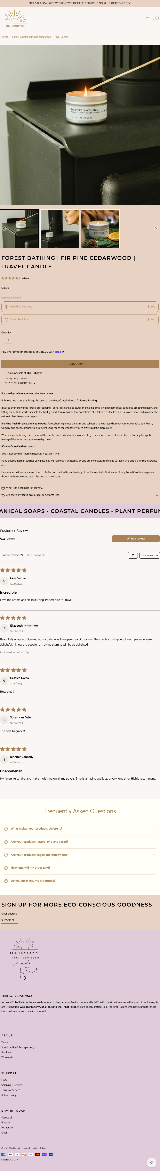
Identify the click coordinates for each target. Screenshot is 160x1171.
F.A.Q (4, 1080)
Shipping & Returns (11, 1085)
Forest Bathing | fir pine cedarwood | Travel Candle (40, 37)
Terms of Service (10, 1090)
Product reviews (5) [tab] (12, 555)
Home (4, 37)
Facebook (6, 1118)
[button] (152, 18)
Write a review (136, 538)
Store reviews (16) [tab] (35, 555)
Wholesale (7, 1057)
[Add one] (14, 340)
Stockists (6, 1052)
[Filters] (133, 555)
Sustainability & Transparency (17, 1047)
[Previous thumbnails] (4, 228)
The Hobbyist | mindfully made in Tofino (27, 1148)
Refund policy (8, 1095)
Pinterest (6, 1123)
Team (4, 1042)
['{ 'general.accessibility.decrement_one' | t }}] (2, 340)
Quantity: (6, 332)
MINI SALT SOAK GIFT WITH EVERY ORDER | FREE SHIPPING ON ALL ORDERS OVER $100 (80, 3)
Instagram (7, 1128)
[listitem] (19, 228)
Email (4, 1133)
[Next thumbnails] (155, 228)
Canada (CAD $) (8, 1160)
